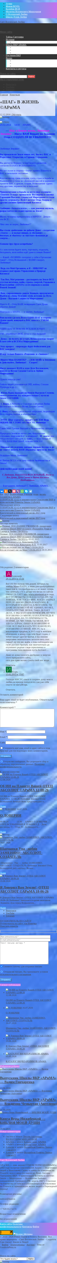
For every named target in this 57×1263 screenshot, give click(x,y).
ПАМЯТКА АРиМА (10, 497)
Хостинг (30, 1244)
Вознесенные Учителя (21, 494)
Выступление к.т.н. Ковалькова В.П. (18, 544)
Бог (1, 494)
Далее (3, 806)
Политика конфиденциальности (11, 1225)
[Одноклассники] (6, 491)
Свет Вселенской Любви (12, 22)
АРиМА (10, 1142)
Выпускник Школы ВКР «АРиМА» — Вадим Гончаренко (28, 1080)
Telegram (10, 89)
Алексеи (10, 1147)
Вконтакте (11, 84)
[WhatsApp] (22, 491)
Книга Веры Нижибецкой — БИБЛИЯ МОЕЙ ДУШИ (22, 1121)
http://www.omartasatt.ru (35, 594)
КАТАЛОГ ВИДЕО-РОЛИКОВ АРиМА (26, 1061)
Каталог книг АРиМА (35, 1142)
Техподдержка (17, 1244)
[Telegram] (30, 491)
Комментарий (7, 707)
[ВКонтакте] (2, 491)
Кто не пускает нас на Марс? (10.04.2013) (20, 550)
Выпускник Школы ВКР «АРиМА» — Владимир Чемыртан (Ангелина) (28, 1102)
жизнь (42, 494)
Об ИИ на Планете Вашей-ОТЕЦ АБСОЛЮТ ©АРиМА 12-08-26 (26, 788)
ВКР (6, 494)
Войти (36, 1226)
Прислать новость (9, 926)
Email (3, 737)
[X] (10, 491)
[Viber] (18, 491)
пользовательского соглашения (15, 974)
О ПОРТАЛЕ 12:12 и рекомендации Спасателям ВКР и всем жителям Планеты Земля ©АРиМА (27, 500)
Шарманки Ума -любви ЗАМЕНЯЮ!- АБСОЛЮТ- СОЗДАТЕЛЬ (21, 853)
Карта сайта (6, 1224)
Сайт (2, 742)
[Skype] (26, 491)
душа (35, 494)
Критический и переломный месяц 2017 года (22, 513)
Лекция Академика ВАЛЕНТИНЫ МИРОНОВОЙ (24, 1137)
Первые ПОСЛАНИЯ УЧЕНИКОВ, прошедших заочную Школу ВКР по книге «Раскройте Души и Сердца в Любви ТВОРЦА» (25, 537)
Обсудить (16, 114)
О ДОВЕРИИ (10, 815)
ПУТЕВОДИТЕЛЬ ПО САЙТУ (15, 921)
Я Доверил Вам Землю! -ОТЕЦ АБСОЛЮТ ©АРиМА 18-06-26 (24, 889)
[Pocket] (14, 491)
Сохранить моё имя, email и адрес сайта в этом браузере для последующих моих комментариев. (25, 749)
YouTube (10, 87)
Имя (3, 731)
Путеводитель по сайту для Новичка (18, 923)
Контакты (27, 1226)
